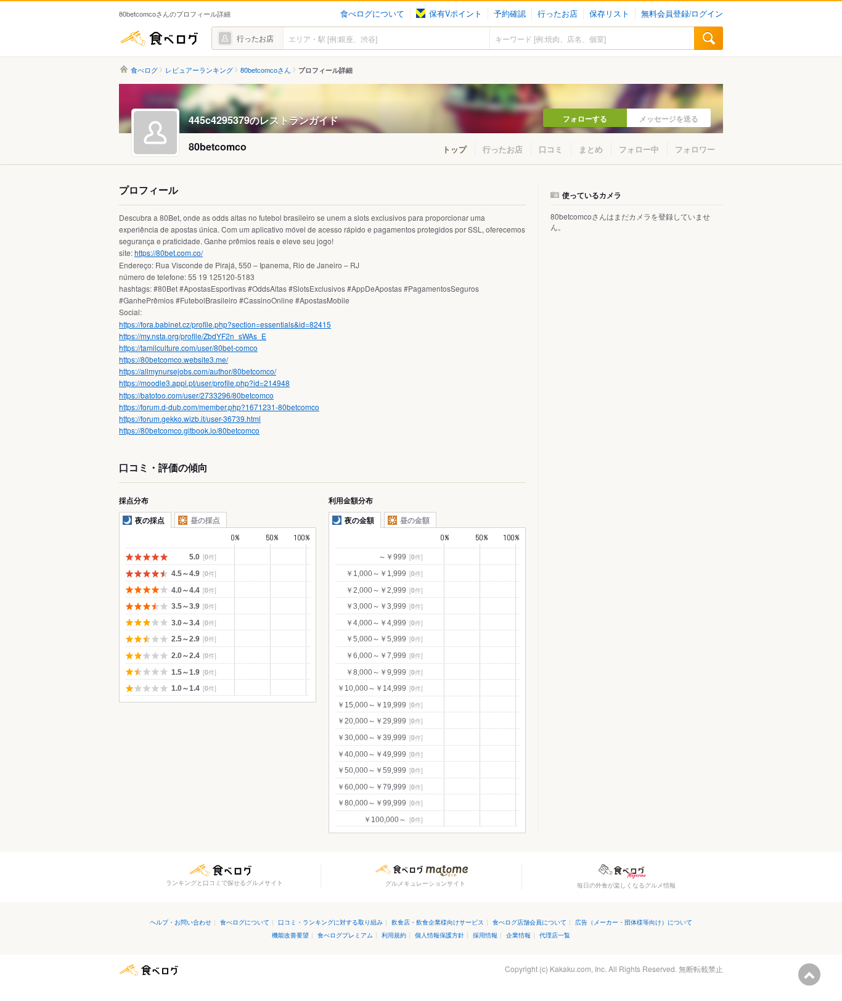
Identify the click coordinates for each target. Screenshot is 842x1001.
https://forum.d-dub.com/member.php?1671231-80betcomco (219, 407)
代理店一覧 (554, 934)
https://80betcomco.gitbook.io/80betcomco (189, 430)
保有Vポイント (455, 13)
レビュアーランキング (199, 70)
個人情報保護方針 (439, 934)
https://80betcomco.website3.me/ (173, 359)
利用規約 (394, 934)
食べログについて (372, 13)
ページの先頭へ (809, 974)
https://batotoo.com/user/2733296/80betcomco (196, 395)
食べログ (159, 38)
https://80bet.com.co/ (168, 252)
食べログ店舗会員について (529, 921)
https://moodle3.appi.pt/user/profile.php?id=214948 (204, 382)
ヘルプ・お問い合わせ (180, 921)
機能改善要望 (290, 934)
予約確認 (510, 13)
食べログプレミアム (345, 934)
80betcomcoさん (265, 70)
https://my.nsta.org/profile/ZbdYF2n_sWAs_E (192, 336)
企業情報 (518, 934)
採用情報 (485, 934)
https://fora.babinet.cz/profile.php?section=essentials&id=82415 (225, 324)
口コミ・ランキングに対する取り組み (330, 921)
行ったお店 (557, 13)
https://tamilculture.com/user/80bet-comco (188, 347)
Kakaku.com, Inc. (578, 968)
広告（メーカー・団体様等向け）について (633, 921)
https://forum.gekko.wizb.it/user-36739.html (190, 418)
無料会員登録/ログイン (682, 13)
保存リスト (609, 13)
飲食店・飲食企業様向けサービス (437, 921)
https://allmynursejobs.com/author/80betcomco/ (197, 371)
